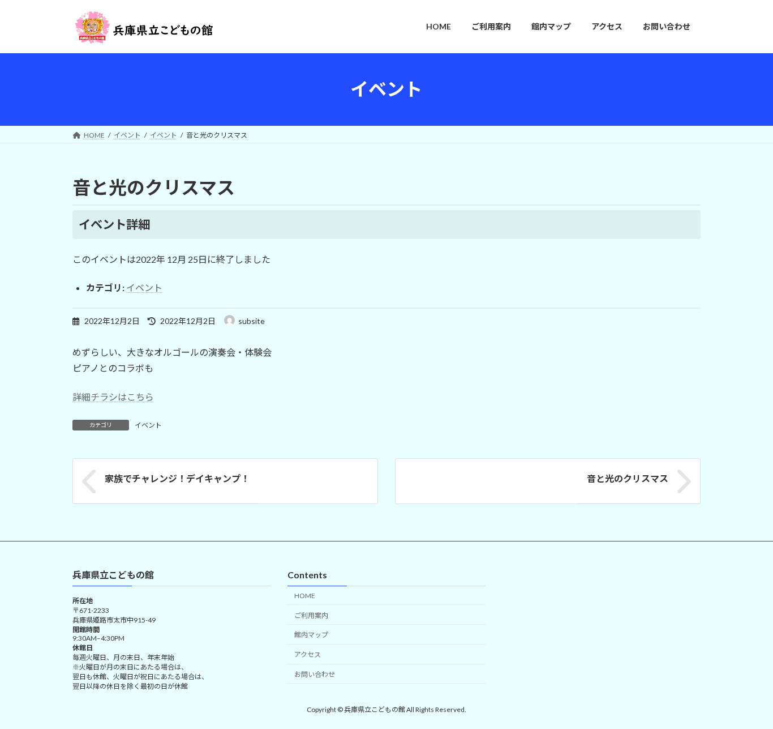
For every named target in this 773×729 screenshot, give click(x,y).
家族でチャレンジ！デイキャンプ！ (177, 478)
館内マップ (311, 634)
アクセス (307, 654)
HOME (304, 595)
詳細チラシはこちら (113, 396)
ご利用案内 (311, 615)
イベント (144, 287)
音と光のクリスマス (627, 478)
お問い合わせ (314, 674)
